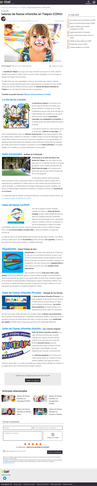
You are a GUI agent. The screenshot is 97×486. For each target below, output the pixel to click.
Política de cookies (67, 484)
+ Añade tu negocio (59, 21)
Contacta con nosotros (29, 484)
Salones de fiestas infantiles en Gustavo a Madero (55, 412)
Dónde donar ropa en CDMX (78, 44)
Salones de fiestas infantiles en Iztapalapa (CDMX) (23, 399)
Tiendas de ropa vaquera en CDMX (80, 41)
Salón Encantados (12, 154)
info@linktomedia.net (8, 463)
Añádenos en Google (57, 66)
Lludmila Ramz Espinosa (14, 21)
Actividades (23, 8)
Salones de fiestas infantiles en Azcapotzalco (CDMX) (55, 400)
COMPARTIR (88, 3)
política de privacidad (20, 451)
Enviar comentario (54, 452)
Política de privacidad (55, 484)
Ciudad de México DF (13, 8)
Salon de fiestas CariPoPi (16, 205)
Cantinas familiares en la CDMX (79, 47)
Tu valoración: (20, 447)
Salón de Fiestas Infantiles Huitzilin (21, 329)
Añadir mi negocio (33, 380)
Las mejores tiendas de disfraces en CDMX (16, 198)
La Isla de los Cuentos (14, 100)
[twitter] (4, 478)
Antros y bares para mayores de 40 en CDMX (81, 36)
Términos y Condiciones (42, 484)
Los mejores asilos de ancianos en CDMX (82, 20)
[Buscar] (94, 2)
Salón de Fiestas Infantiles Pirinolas (21, 293)
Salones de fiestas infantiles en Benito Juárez (24, 412)
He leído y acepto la (15, 451)
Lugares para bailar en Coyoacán (80, 32)
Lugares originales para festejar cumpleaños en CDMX (79, 27)
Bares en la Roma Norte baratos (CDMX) (82, 23)
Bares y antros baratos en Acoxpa (37, 94)
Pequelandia (9, 249)
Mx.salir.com (4, 8)
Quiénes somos (18, 484)
